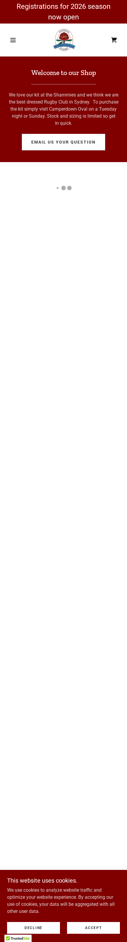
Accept (93, 928)
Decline (34, 928)
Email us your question (63, 142)
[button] (13, 40)
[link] (64, 40)
